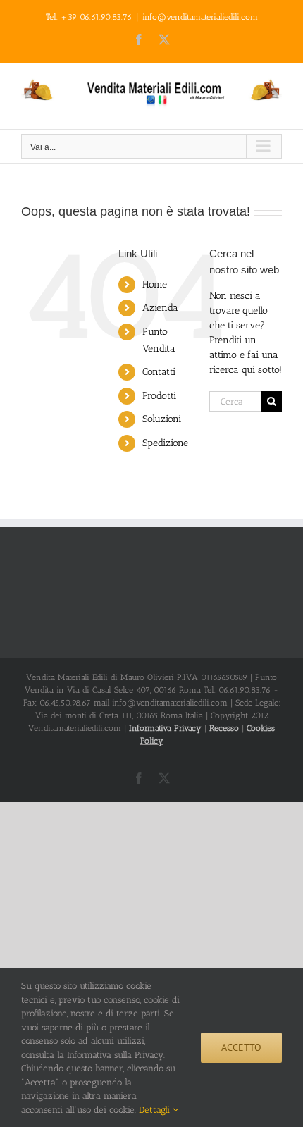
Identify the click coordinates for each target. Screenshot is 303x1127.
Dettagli (156, 1109)
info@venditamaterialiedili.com (200, 17)
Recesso (224, 728)
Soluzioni (161, 419)
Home (154, 284)
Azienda (160, 308)
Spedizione (165, 443)
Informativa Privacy (165, 728)
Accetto (241, 1047)
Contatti (158, 372)
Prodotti (159, 396)
